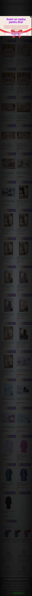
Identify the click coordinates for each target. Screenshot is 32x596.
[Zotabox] (31, 37)
